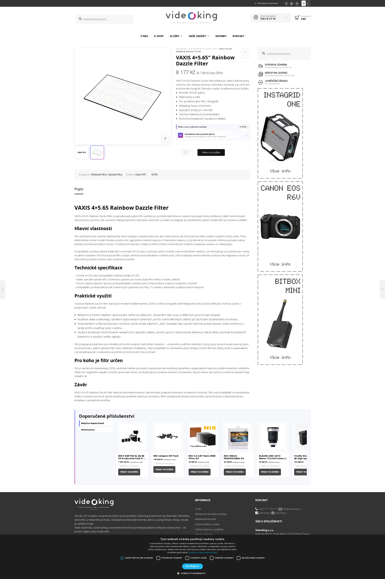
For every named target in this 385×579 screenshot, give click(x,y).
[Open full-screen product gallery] (165, 138)
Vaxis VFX (140, 174)
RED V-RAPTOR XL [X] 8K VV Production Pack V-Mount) (131, 457)
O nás (198, 508)
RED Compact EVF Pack (166, 456)
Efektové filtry (99, 174)
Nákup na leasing (203, 534)
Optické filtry (115, 174)
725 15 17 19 (268, 18)
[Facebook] (286, 3)
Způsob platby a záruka (207, 524)
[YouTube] (291, 3)
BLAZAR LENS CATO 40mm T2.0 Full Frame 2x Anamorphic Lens (273, 457)
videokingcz (265, 513)
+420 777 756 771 (268, 509)
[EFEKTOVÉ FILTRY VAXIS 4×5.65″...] (382, 289)
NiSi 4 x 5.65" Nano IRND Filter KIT (202, 457)
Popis (78, 189)
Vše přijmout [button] (192, 566)
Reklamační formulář (205, 519)
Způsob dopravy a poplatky (209, 529)
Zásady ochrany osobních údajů (203, 552)
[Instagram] (297, 3)
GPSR (154, 174)
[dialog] (192, 557)
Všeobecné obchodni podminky (211, 513)
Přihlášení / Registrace (268, 3)
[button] (97, 152)
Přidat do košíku (211, 152)
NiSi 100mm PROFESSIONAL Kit (234, 457)
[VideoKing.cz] (191, 17)
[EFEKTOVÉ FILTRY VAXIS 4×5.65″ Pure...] (2, 289)
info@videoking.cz (291, 509)
